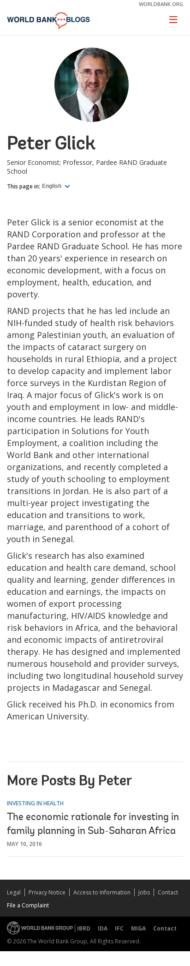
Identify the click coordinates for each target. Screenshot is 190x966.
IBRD (83, 928)
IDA (102, 928)
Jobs (144, 892)
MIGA (138, 928)
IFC (119, 928)
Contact (168, 892)
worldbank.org (161, 3)
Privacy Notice (47, 892)
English (52, 186)
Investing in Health (35, 803)
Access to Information (102, 892)
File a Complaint (28, 905)
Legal (14, 892)
